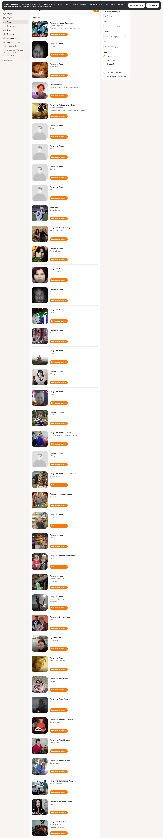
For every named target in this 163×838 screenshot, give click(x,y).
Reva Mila (54, 207)
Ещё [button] (12, 53)
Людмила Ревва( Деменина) (62, 23)
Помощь (20, 50)
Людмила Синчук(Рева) (60, 617)
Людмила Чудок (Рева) (60, 678)
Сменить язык (9, 46)
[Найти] (96, 10)
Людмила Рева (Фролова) (61, 494)
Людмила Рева (56, 43)
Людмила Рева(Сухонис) (60, 760)
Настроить (152, 5)
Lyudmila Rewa (56, 637)
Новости (7, 53)
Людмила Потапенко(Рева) (61, 781)
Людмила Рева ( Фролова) (61, 719)
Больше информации (41, 6)
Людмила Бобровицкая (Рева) (63, 105)
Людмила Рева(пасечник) (61, 433)
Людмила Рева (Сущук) (60, 740)
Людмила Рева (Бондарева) (62, 228)
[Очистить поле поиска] (91, 10)
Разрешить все (136, 5)
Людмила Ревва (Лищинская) (63, 555)
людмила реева (57, 84)
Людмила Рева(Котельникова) (63, 473)
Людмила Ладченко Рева (61, 801)
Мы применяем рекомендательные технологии (15, 58)
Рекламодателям (10, 50)
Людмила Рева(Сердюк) (60, 699)
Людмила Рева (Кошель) (60, 822)
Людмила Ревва (57, 146)
